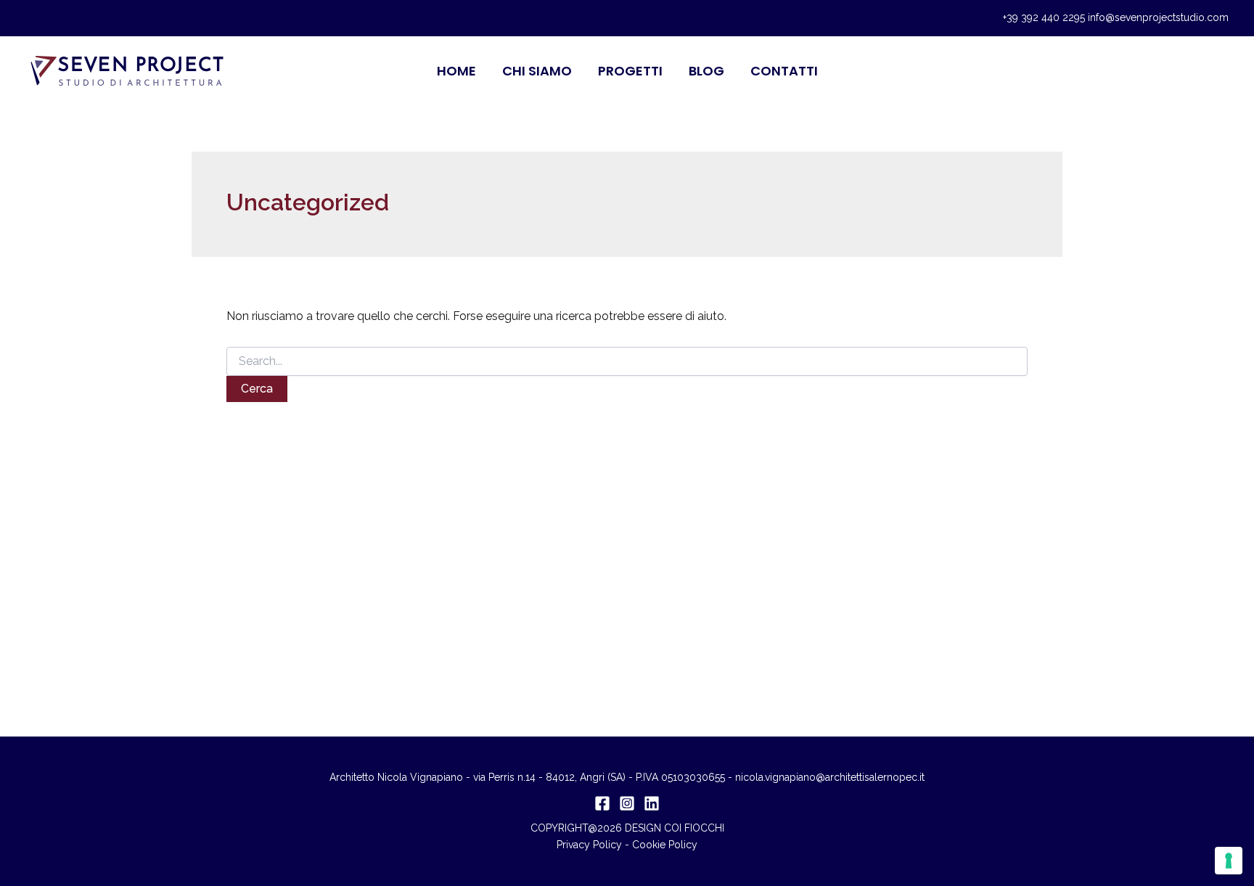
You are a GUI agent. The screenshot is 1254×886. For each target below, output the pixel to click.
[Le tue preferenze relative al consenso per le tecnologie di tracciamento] (1228, 860)
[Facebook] (602, 803)
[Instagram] (627, 803)
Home (456, 71)
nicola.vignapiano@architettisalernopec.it (830, 777)
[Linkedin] (652, 803)
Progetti (630, 71)
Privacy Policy (589, 844)
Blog (706, 71)
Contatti (784, 71)
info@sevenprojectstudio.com (1158, 17)
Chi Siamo (537, 71)
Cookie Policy (664, 844)
